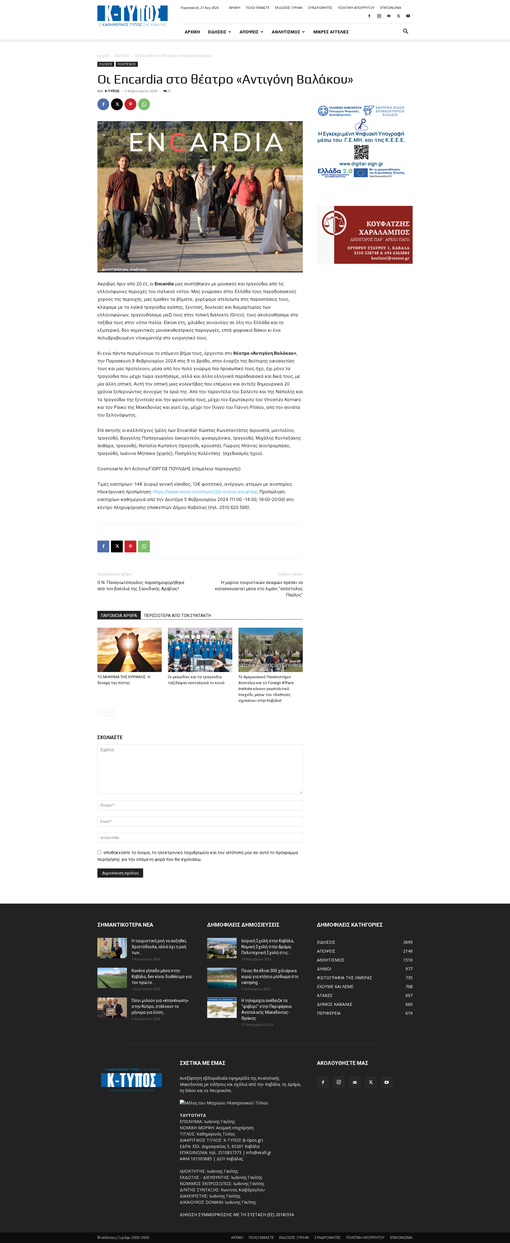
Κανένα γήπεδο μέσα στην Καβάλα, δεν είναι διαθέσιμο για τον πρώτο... (162, 976)
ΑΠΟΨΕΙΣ (249, 32)
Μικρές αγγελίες (331, 32)
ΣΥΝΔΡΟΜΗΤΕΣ (320, 7)
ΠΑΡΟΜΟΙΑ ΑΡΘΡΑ (119, 615)
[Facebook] (369, 16)
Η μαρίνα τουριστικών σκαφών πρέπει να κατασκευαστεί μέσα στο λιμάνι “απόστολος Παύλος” (259, 589)
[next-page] (110, 712)
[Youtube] (408, 16)
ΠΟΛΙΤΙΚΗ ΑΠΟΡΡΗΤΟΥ (356, 7)
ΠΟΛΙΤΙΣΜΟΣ (126, 64)
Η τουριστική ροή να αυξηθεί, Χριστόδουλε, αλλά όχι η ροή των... (159, 946)
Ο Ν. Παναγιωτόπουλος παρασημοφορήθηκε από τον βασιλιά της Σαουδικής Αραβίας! (140, 585)
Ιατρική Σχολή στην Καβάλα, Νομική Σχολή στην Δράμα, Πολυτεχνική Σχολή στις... (267, 946)
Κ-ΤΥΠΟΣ (112, 91)
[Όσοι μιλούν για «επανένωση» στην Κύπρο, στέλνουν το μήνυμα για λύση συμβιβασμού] (112, 1008)
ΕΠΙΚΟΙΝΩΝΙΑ (390, 7)
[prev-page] (101, 712)
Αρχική (103, 55)
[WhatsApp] (144, 104)
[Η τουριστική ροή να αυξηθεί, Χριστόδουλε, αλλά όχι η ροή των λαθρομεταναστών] (112, 948)
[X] (398, 16)
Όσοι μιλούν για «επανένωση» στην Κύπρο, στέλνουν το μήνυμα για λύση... (160, 1006)
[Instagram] (379, 16)
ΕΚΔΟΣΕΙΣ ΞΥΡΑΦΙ (289, 7)
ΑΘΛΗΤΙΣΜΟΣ (286, 32)
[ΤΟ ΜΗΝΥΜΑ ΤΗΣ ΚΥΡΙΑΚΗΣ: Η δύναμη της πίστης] (129, 650)
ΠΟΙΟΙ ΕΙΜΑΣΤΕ (257, 7)
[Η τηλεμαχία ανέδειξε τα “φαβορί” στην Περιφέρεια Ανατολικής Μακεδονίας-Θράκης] (222, 1008)
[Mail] (388, 16)
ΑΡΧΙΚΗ (234, 7)
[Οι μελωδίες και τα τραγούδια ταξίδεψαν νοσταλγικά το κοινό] (200, 650)
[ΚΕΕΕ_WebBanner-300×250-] (361, 177)
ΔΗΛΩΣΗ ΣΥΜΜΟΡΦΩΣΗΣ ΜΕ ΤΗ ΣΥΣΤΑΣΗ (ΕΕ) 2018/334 (237, 1214)
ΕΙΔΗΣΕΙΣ (217, 32)
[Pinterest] (130, 104)
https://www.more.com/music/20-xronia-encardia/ (205, 491)
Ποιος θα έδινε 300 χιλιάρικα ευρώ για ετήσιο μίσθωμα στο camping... (269, 976)
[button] (405, 32)
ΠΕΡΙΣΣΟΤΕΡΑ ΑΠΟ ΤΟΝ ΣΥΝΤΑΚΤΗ (177, 615)
